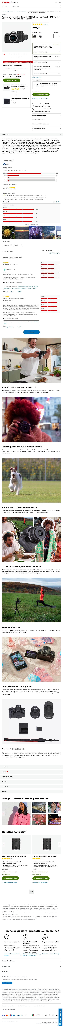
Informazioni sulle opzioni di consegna (11, 954)
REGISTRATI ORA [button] (7, 982)
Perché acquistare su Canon (50, 954)
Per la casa (4, 11)
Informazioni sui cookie (39, 1006)
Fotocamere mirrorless (21, 11)
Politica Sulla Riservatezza (23, 1006)
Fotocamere (11, 11)
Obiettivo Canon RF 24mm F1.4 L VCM (44, 856)
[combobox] (31, 6)
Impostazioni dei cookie (8, 1009)
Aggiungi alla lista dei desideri (41, 98)
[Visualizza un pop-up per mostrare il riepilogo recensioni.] (25, 89)
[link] (46, 46)
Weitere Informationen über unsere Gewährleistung (31, 954)
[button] (4, 54)
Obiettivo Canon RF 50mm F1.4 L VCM (14, 856)
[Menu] (60, 2)
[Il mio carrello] (56, 2)
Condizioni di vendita (8, 1006)
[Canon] (6, 2)
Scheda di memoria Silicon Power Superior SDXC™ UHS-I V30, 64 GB (48, 84)
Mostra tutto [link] (35, 77)
